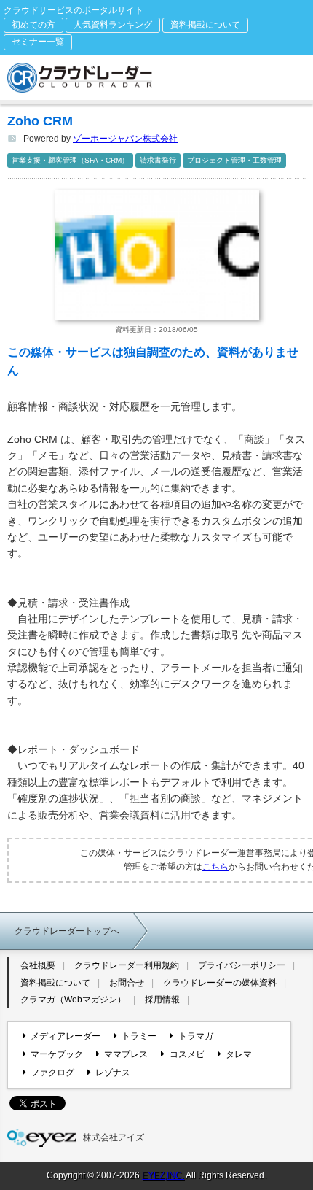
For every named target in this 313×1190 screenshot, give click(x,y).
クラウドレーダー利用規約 (126, 965)
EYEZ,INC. (163, 1175)
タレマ (239, 1054)
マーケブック (57, 1054)
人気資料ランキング (113, 25)
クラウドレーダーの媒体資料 (220, 983)
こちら (215, 867)
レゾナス (112, 1072)
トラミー (139, 1036)
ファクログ (52, 1072)
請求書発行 (158, 160)
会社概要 (37, 965)
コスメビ (187, 1054)
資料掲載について (205, 25)
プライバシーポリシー (241, 965)
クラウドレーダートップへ (67, 931)
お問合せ (126, 983)
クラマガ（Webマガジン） (73, 999)
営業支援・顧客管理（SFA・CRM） (70, 160)
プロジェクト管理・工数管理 (234, 160)
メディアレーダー (65, 1036)
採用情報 (162, 999)
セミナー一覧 (38, 41)
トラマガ (195, 1036)
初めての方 (33, 25)
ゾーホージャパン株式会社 (125, 139)
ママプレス (126, 1054)
